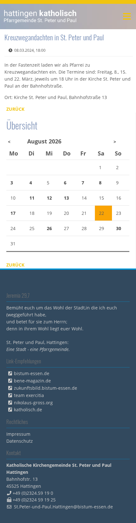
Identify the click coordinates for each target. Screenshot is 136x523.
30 (118, 228)
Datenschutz (19, 441)
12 (49, 198)
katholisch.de (28, 410)
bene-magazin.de (32, 381)
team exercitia (29, 395)
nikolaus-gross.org (33, 403)
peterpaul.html (40, 16)
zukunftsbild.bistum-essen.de (45, 388)
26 (49, 228)
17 (12, 213)
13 (66, 198)
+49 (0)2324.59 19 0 (33, 493)
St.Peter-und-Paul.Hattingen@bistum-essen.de (63, 507)
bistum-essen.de (31, 373)
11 (31, 198)
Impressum (18, 434)
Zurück (15, 109)
